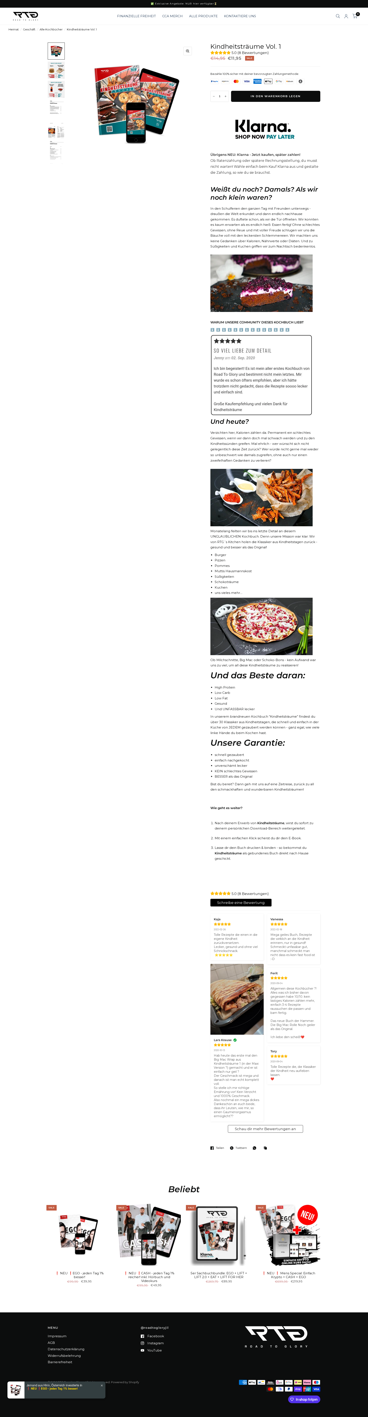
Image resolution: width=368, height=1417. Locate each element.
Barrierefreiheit (60, 1362)
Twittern (241, 1148)
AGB (51, 1343)
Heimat (14, 29)
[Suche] (338, 16)
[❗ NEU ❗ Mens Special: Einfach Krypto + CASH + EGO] (289, 1234)
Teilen (220, 1148)
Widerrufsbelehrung (64, 1356)
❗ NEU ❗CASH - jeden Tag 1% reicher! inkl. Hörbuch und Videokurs (149, 1277)
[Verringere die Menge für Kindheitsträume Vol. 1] (214, 96)
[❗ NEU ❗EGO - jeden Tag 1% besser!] (79, 1234)
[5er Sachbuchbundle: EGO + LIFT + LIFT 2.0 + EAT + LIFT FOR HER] (219, 1234)
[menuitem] (136, 16)
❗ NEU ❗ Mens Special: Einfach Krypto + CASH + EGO (288, 1275)
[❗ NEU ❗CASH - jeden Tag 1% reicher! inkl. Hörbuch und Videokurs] (149, 1234)
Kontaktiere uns (240, 16)
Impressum (57, 1336)
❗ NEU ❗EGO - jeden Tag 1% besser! (79, 1275)
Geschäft (29, 29)
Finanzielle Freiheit (136, 16)
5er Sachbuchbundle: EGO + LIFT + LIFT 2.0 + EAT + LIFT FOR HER (219, 1275)
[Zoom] (187, 51)
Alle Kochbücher (51, 29)
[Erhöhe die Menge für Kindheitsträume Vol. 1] (225, 96)
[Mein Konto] (346, 16)
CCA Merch (172, 16)
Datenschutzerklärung (66, 1349)
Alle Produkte (203, 16)
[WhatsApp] (255, 1148)
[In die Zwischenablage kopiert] (266, 1148)
